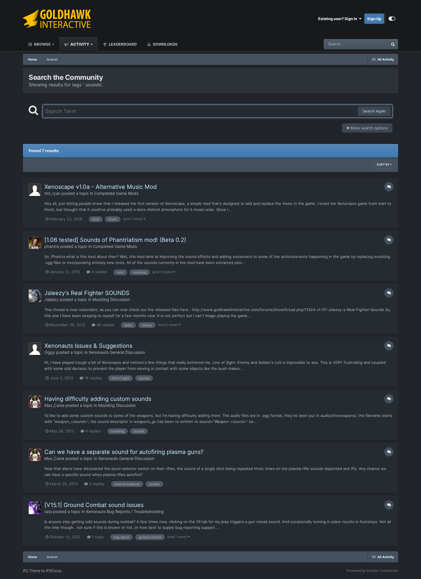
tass (48, 511)
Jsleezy (51, 299)
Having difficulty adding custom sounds (97, 398)
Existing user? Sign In (338, 18)
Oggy (49, 352)
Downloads (165, 44)
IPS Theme (31, 570)
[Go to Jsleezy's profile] (35, 296)
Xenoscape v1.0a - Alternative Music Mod (100, 186)
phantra (51, 246)
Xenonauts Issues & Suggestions (88, 345)
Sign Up (374, 18)
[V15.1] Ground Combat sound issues (93, 505)
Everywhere (370, 44)
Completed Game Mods (116, 193)
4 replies (98, 271)
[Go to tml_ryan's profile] (35, 189)
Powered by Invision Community (372, 570)
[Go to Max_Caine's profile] (35, 401)
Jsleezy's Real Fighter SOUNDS (86, 293)
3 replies (96, 483)
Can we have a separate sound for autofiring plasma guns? (123, 451)
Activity (79, 44)
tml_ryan (52, 193)
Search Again (374, 111)
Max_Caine (54, 405)
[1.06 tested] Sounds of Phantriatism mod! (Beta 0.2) (115, 239)
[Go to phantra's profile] (35, 242)
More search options (368, 128)
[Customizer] (392, 18)
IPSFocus (53, 570)
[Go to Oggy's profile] (35, 348)
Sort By (383, 164)
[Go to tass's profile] (35, 508)
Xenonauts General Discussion (117, 352)
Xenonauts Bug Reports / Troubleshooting (125, 511)
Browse (42, 44)
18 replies (92, 378)
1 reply (97, 537)
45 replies (104, 324)
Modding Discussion (111, 299)
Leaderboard (122, 44)
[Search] (393, 44)
